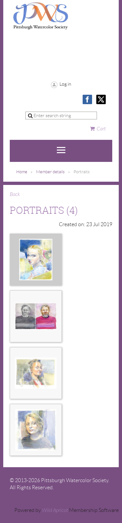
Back (15, 194)
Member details (50, 171)
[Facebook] (87, 99)
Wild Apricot (55, 510)
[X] (101, 99)
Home (21, 171)
